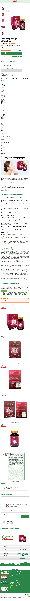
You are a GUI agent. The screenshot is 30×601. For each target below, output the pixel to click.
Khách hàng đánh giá (6, 511)
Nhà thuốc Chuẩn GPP (11, 578)
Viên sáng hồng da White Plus (22, 545)
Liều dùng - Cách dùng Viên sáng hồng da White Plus (3, 98)
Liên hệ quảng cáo (12, 588)
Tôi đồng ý (14, 569)
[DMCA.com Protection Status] (28, 595)
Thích (5, 502)
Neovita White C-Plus (5, 244)
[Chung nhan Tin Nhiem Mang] (25, 595)
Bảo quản (3, 116)
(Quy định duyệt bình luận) (25, 509)
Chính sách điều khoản (18, 574)
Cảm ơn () (11, 523)
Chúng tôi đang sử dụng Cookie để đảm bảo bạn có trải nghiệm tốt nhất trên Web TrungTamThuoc (14, 567)
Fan (4, 581)
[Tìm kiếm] (28, 3)
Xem (11, 43)
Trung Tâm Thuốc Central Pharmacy (16, 286)
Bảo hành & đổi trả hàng (18, 581)
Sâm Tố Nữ (4, 274)
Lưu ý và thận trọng (3, 109)
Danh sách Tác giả (18, 585)
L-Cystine (22, 244)
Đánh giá (26, 78)
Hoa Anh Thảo (6, 251)
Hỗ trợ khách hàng (12, 572)
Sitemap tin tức (18, 587)
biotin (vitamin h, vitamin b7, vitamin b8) (22, 553)
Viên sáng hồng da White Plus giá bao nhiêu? (3, 123)
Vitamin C (2, 269)
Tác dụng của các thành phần (3, 120)
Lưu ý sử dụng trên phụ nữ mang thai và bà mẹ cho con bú (3, 112)
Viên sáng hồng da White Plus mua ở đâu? (3, 126)
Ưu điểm (4, 128)
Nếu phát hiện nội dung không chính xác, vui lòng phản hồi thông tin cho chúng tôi (12, 70)
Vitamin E (2, 265)
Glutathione (15, 67)
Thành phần (2, 87)
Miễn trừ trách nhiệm (12, 580)
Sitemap (17, 586)
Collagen (12, 67)
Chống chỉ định (3, 101)
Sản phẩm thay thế (3, 118)
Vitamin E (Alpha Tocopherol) (13, 68)
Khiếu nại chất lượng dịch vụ (12, 586)
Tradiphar (17, 550)
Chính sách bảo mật (18, 578)
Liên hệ (11, 576)
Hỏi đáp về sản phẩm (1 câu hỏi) (9, 494)
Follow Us (2, 585)
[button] (14, 560)
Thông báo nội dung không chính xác (12, 583)
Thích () (7, 507)
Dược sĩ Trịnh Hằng (11, 73)
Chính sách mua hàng (18, 576)
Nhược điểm (2, 130)
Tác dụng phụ (3, 103)
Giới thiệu (11, 575)
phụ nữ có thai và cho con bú (9, 230)
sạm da (26, 256)
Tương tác (3, 104)
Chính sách (19, 571)
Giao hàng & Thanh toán (18, 583)
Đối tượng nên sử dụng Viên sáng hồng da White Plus (3, 94)
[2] (26, 271)
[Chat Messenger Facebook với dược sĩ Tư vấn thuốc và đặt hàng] (5, 54)
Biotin (12, 274)
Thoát (16, 569)
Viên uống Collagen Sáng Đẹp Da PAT (8, 240)
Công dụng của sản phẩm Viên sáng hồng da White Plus (3, 91)
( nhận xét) (3, 518)
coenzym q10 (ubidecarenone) (21, 554)
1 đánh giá (11, 45)
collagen (26, 554)
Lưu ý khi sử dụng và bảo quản (3, 106)
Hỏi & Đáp (15, 78)
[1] (13, 267)
